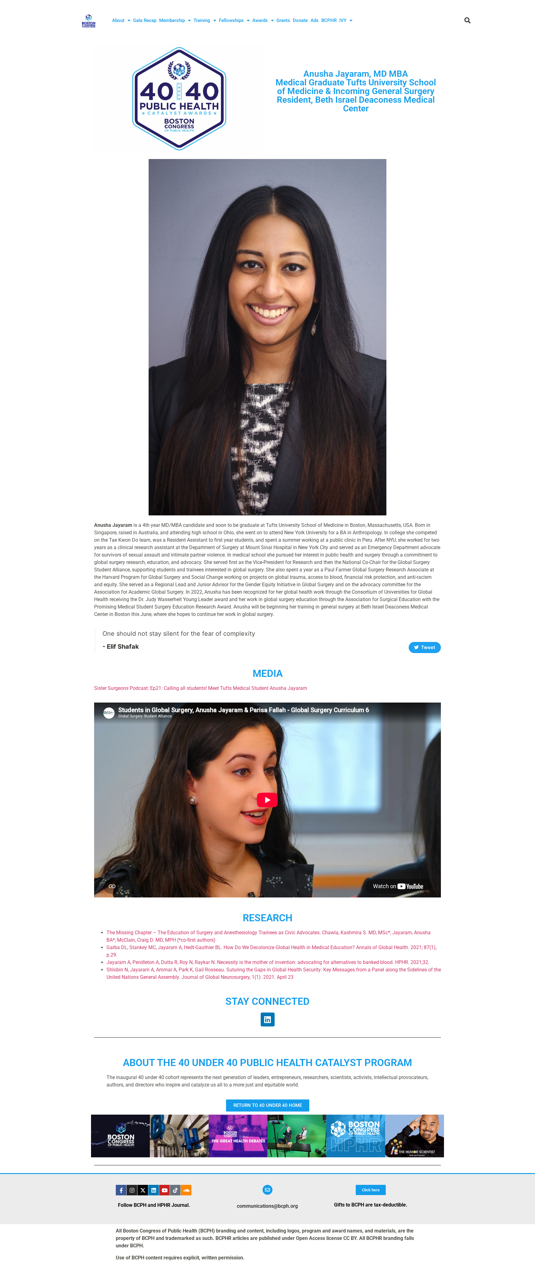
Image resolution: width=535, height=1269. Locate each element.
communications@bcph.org (267, 1206)
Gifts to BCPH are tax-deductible (370, 1205)
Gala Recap (144, 20)
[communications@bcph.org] (267, 1190)
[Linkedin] (268, 1019)
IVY (342, 20)
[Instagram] (132, 1190)
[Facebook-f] (121, 1190)
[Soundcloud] (186, 1190)
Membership (172, 20)
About (118, 20)
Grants (283, 20)
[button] (467, 20)
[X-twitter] (142, 1190)
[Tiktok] (175, 1190)
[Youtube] (164, 1190)
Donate (300, 20)
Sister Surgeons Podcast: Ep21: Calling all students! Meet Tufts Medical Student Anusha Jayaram (200, 688)
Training (202, 20)
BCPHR (329, 20)
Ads (315, 20)
